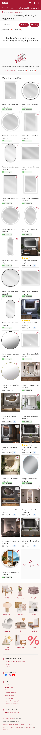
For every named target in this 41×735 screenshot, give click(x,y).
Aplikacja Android (13, 712)
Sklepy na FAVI (10, 687)
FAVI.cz (5, 724)
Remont (20, 614)
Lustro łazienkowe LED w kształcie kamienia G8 (19, 510)
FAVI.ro (17, 724)
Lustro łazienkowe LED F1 (31, 260)
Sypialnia (34, 631)
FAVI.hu (24, 724)
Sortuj (25, 25)
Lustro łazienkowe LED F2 (31, 323)
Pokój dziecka (7, 648)
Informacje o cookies (12, 704)
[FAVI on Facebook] (6, 675)
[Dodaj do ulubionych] (37, 145)
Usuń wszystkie (10, 70)
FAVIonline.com (8, 718)
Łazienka (7, 631)
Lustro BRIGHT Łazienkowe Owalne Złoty (16, 479)
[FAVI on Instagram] (10, 675)
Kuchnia (33, 614)
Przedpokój (20, 647)
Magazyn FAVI (9, 695)
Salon (20, 631)
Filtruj (36, 25)
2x (31, 320)
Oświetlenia (7, 614)
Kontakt (7, 664)
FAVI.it (5, 727)
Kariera (7, 667)
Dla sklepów (9, 698)
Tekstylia (18, 8)
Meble (4, 8)
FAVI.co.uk (18, 727)
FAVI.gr (31, 727)
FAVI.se (11, 727)
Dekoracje (10, 8)
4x (31, 258)
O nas (7, 684)
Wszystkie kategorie (29, 8)
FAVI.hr (30, 724)
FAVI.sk (12, 724)
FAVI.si (5, 730)
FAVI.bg (25, 727)
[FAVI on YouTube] (13, 675)
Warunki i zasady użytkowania (15, 701)
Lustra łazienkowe (16, 12)
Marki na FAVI (9, 690)
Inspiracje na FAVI (11, 692)
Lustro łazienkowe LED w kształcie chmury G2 (18, 416)
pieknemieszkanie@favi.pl (16, 661)
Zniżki (34, 647)
